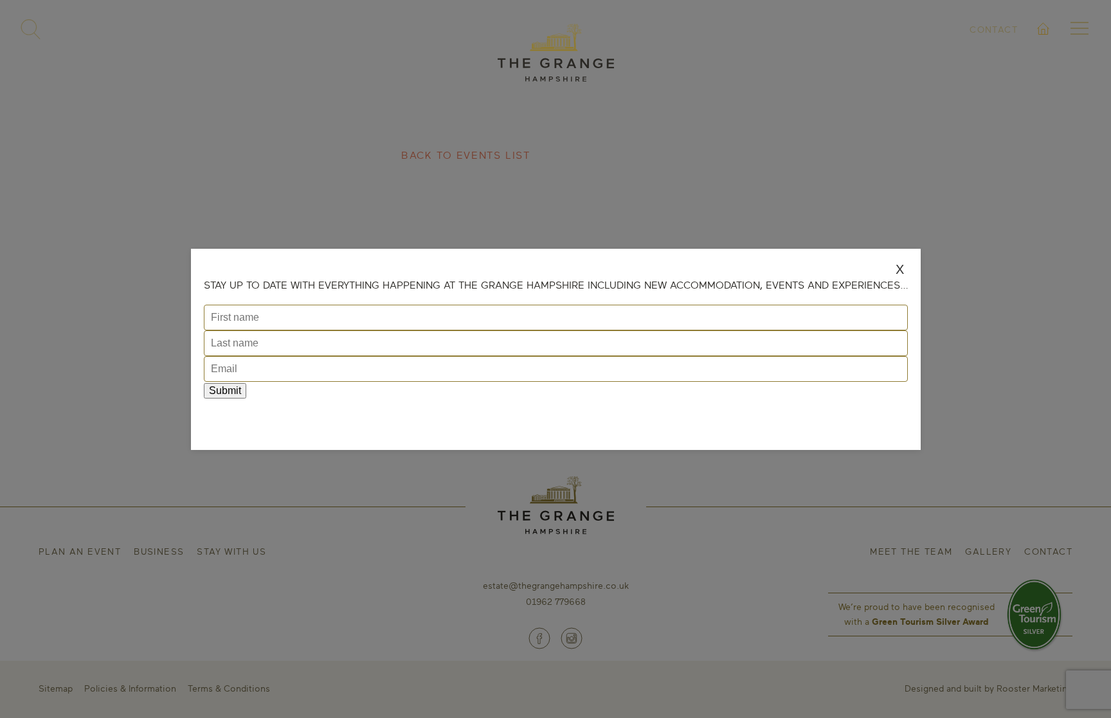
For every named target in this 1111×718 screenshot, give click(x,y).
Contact (994, 29)
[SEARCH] (30, 29)
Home (1043, 44)
